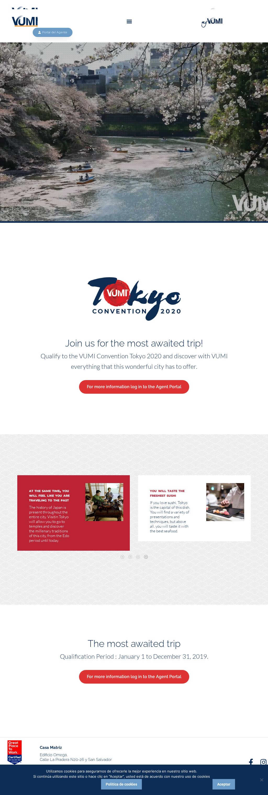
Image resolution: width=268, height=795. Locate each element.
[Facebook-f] (250, 762)
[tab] (122, 556)
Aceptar (223, 784)
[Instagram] (263, 762)
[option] (73, 513)
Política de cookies (121, 784)
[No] (261, 779)
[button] (129, 21)
